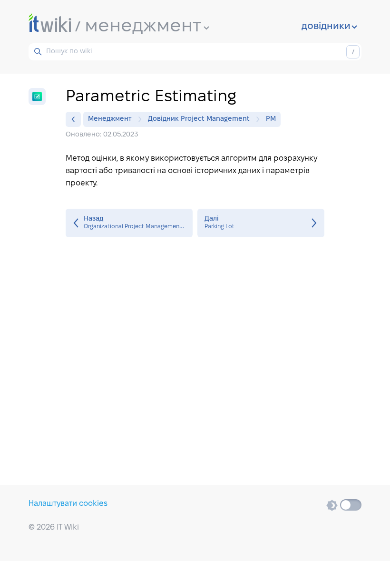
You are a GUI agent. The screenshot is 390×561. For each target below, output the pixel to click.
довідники (326, 26)
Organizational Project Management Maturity (129, 223)
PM (271, 119)
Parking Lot (260, 223)
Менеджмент (110, 119)
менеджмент (143, 26)
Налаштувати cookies (68, 503)
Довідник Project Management (199, 119)
